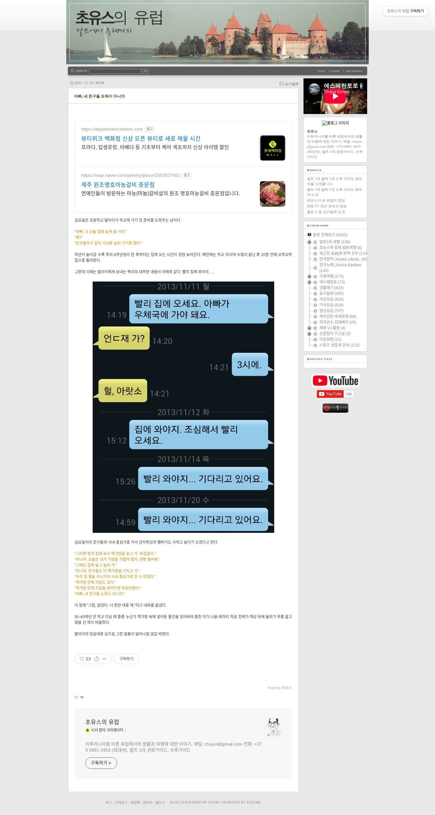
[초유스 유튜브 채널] (335, 386)
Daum (213, 802)
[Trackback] (77, 697)
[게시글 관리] (105, 659)
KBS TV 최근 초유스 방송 (327, 206)
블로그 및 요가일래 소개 (326, 212)
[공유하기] (97, 659)
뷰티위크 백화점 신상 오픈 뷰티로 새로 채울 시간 (141, 139)
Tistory (253, 802)
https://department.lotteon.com (112, 129)
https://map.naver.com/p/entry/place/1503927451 (130, 175)
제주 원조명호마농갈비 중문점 (118, 185)
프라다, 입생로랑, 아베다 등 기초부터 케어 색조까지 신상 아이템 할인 (155, 147)
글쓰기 (160, 802)
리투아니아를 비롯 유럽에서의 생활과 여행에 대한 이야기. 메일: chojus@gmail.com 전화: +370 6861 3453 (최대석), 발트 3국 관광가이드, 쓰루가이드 (173, 747)
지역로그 (121, 802)
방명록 (135, 802)
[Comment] (82, 697)
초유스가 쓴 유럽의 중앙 (326, 200)
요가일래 (292, 84)
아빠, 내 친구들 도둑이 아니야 (99, 96)
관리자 (147, 802)
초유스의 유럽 (102, 722)
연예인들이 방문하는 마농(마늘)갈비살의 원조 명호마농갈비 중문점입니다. (160, 193)
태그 (108, 802)
